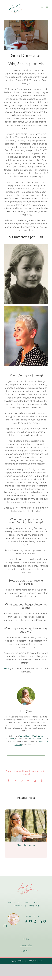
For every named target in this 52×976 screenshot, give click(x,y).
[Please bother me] (26, 810)
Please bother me (26, 845)
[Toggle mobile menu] (47, 6)
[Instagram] (35, 921)
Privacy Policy (34, 906)
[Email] (35, 780)
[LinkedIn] (15, 780)
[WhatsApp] (21, 780)
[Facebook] (8, 780)
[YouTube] (30, 921)
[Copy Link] (41, 780)
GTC (36, 902)
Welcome (11, 902)
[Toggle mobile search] (42, 6)
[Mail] (5, 925)
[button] (7, 835)
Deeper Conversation (37, 738)
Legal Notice (17, 906)
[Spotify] (44, 921)
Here (6, 668)
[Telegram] (28, 780)
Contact (25, 902)
